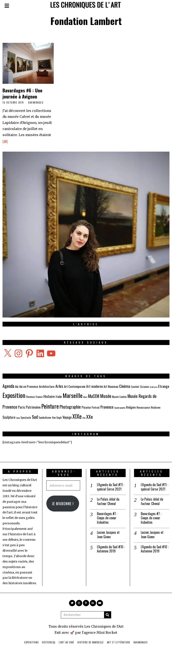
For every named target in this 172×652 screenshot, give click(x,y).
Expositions (31, 642)
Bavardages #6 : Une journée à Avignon (22, 93)
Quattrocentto (119, 407)
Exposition (14, 395)
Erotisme (153, 386)
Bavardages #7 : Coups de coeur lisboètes (107, 518)
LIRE (5, 141)
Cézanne (144, 387)
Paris (21, 407)
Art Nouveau (111, 386)
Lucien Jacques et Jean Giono (108, 534)
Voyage (67, 417)
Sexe (18, 417)
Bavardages (35, 102)
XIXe (77, 416)
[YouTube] (100, 603)
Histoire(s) (48, 642)
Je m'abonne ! (63, 503)
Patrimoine (33, 407)
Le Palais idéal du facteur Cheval (108, 501)
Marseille (72, 395)
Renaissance (143, 407)
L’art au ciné (66, 642)
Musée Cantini (119, 397)
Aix (16, 386)
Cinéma (124, 386)
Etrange (163, 386)
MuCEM (93, 396)
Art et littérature (118, 642)
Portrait (96, 407)
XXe (89, 416)
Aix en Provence (28, 386)
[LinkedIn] (93, 603)
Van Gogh (57, 418)
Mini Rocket (106, 632)
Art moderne (94, 386)
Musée (105, 395)
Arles (59, 386)
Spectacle (26, 418)
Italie (59, 396)
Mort (85, 397)
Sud (35, 416)
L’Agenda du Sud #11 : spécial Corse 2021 (110, 487)
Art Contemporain (74, 386)
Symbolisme (45, 418)
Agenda (8, 386)
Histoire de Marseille (90, 642)
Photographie (70, 407)
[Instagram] (79, 603)
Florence (30, 397)
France (39, 397)
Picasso (86, 407)
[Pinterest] (86, 603)
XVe (83, 417)
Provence (106, 407)
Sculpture (9, 417)
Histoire (49, 396)
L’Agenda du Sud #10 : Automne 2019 (111, 549)
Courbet (135, 387)
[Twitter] (72, 603)
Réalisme (155, 407)
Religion (131, 407)
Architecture (47, 386)
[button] (107, 614)
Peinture (50, 406)
